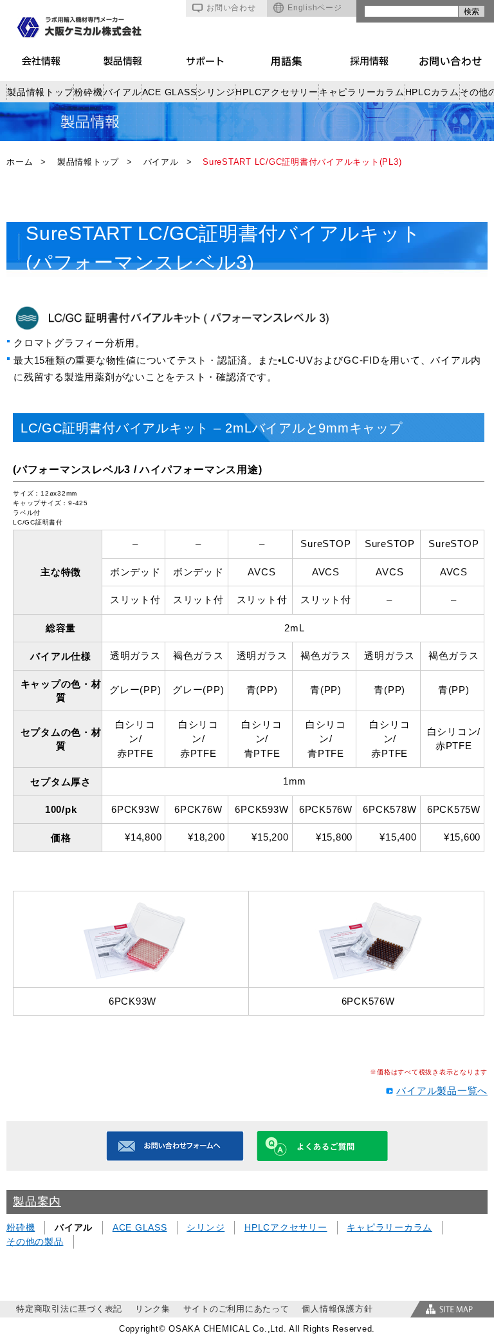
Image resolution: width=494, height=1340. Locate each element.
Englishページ (315, 7)
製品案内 (37, 1201)
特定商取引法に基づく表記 (69, 1309)
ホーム (19, 162)
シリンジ (216, 92)
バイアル (123, 92)
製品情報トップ (40, 92)
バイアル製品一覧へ (442, 1090)
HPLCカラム (432, 92)
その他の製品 (35, 1241)
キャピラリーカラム (362, 92)
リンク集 (152, 1309)
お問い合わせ (231, 7)
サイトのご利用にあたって (236, 1309)
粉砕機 (88, 92)
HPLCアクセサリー (276, 92)
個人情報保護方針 (337, 1309)
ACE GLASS (169, 92)
